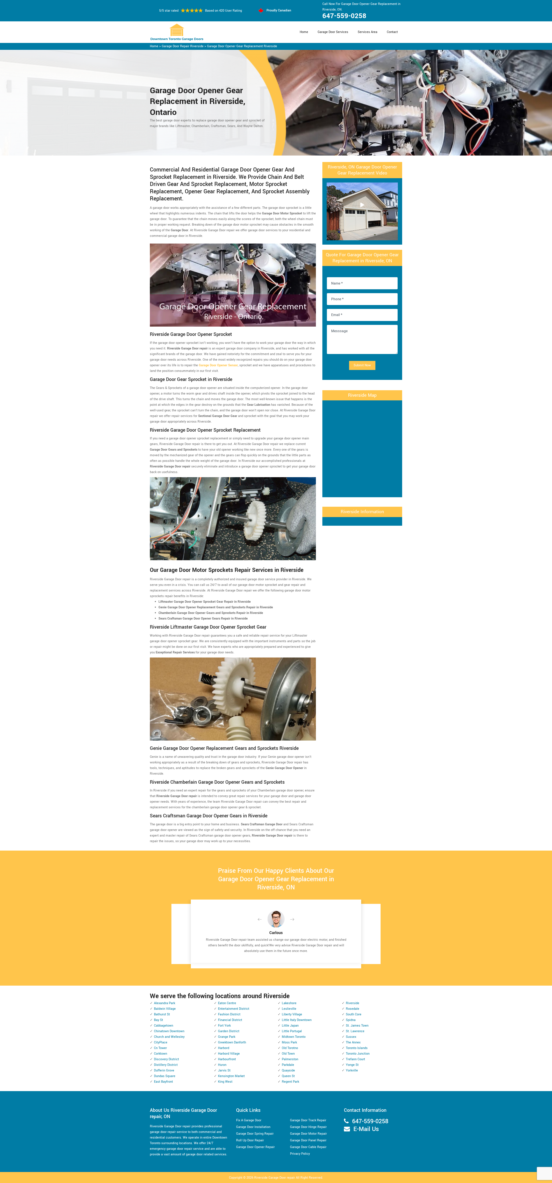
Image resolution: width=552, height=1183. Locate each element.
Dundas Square (164, 1076)
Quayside (288, 1070)
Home (304, 32)
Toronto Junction (358, 1053)
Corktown (160, 1053)
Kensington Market (231, 1076)
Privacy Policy (300, 1154)
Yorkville (352, 1070)
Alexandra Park (164, 1003)
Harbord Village (229, 1053)
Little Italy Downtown (297, 1020)
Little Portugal (292, 1031)
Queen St (288, 1076)
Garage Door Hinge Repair (308, 1127)
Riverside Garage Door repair (274, 1177)
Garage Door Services (333, 32)
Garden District (228, 1031)
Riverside (352, 1003)
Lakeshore (289, 1003)
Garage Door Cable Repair (308, 1147)
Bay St (158, 1020)
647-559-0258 (344, 16)
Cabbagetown (163, 1025)
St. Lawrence (355, 1031)
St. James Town (357, 1025)
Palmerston (290, 1059)
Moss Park (289, 1042)
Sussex (351, 1037)
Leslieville (289, 1009)
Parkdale (288, 1065)
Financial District (230, 1020)
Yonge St (352, 1065)
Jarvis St (224, 1070)
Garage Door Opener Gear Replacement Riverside (242, 46)
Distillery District (166, 1065)
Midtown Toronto (294, 1037)
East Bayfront (163, 1081)
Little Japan (290, 1025)
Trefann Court (355, 1059)
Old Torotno (290, 1048)
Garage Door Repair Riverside (183, 46)
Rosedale (352, 1009)
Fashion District (229, 1014)
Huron (222, 1065)
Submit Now (362, 365)
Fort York (224, 1025)
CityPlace (160, 1042)
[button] (263, 919)
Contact (392, 32)
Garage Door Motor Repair (308, 1133)
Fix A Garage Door (248, 1120)
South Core (353, 1014)
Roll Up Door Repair (250, 1140)
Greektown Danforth (232, 1042)
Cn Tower (160, 1048)
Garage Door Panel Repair (308, 1140)
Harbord (223, 1048)
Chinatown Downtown (169, 1031)
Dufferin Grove (164, 1070)
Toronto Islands (357, 1048)
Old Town (288, 1053)
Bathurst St (162, 1014)
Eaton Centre (227, 1003)
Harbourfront (227, 1059)
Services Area (367, 32)
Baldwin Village (165, 1009)
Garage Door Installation (253, 1127)
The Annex (353, 1042)
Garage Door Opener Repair (255, 1147)
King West (225, 1081)
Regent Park (290, 1081)
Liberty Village (292, 1014)
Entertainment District (233, 1009)
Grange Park (226, 1037)
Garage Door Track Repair (308, 1120)
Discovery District (166, 1059)
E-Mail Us (366, 1129)
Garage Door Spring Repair (255, 1133)
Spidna (351, 1020)
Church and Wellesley (169, 1037)
